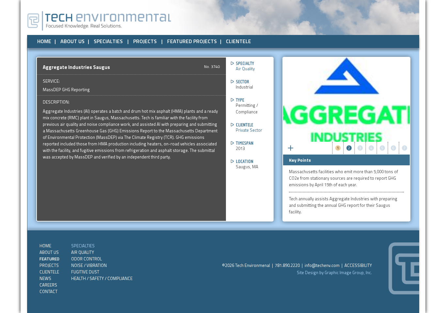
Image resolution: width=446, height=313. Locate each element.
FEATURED (49, 258)
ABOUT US (72, 41)
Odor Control (86, 258)
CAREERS (48, 285)
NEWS (45, 278)
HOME (44, 41)
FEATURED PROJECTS (192, 41)
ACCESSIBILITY (358, 265)
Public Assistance (307, 40)
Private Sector (264, 40)
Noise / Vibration (89, 265)
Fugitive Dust (85, 272)
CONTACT (48, 291)
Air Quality (245, 68)
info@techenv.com (322, 265)
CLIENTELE (238, 41)
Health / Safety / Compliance (102, 278)
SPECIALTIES (108, 41)
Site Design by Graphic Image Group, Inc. (334, 272)
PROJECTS (145, 41)
